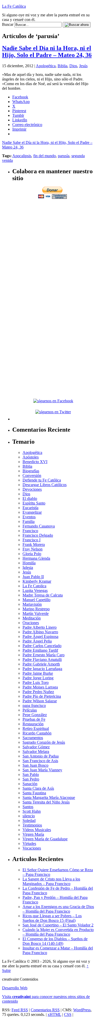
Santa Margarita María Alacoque (49, 797)
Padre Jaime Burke (38, 673)
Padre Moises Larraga (40, 687)
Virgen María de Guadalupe (45, 839)
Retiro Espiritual (36, 728)
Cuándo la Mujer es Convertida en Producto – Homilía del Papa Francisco (58, 931)
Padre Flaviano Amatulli (42, 659)
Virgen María (33, 834)
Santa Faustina (34, 793)
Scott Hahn (32, 811)
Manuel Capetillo (36, 600)
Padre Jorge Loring (38, 678)
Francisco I (31, 540)
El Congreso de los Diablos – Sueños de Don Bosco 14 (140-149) (55, 941)
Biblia (62, 66)
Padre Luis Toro (36, 682)
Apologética (46, 66)
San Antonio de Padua (41, 756)
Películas (30, 710)
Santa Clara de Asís (38, 788)
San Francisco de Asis (40, 761)
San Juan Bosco (35, 765)
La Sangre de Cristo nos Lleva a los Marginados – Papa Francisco (51, 881)
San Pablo (31, 774)
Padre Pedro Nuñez (38, 692)
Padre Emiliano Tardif (40, 650)
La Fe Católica (14, 6)
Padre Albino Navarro (40, 632)
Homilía (29, 563)
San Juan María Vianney (42, 770)
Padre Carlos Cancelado (42, 646)
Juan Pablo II (33, 577)
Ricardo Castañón (37, 733)
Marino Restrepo (36, 609)
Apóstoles (31, 457)
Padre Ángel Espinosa (40, 636)
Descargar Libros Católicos (45, 485)
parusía (63, 156)
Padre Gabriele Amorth (41, 664)
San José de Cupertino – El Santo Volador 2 (58, 925)
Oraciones (31, 623)
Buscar (7, 24)
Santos (28, 807)
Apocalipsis (21, 156)
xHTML (54, 1014)
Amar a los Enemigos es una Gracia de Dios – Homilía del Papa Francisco (58, 908)
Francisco (30, 531)
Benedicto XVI (35, 462)
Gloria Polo (32, 554)
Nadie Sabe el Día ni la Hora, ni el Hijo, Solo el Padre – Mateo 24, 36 (47, 51)
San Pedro (31, 779)
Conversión (32, 475)
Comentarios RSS (45, 1010)
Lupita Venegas (35, 590)
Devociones (32, 489)
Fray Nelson (32, 549)
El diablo (30, 498)
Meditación (32, 618)
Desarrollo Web (14, 988)
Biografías (31, 471)
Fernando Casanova (39, 526)
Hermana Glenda (36, 558)
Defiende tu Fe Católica (42, 480)
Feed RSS (20, 1010)
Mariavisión (32, 604)
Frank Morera (34, 544)
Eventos (29, 517)
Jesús (83, 66)
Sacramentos (33, 738)
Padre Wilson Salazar (40, 701)
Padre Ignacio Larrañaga (42, 669)
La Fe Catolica (34, 586)
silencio (29, 816)
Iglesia (28, 567)
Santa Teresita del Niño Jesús (46, 802)
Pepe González (35, 715)
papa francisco (34, 705)
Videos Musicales (37, 830)
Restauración (33, 724)
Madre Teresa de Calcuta (43, 595)
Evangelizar (32, 512)
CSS (67, 1014)
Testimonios (32, 825)
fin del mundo (44, 156)
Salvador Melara (36, 751)
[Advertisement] (48, 248)
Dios (73, 66)
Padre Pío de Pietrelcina (42, 696)
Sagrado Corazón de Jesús (44, 742)
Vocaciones (32, 848)
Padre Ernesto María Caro (44, 655)
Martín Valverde (36, 613)
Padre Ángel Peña (37, 641)
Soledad (29, 820)
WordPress (82, 1010)
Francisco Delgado (38, 535)
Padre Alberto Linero (40, 627)
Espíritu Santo (34, 503)
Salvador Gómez (36, 747)
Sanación (30, 784)
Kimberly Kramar (37, 581)
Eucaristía (30, 508)
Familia (29, 521)
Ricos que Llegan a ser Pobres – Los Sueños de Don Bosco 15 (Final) (52, 918)
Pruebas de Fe (34, 719)
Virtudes (29, 843)
